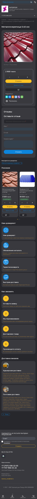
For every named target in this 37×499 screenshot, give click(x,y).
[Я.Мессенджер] (6, 97)
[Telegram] (16, 97)
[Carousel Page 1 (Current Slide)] (17, 219)
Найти (31, 2)
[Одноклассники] (12, 97)
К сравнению (18, 89)
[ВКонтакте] (9, 97)
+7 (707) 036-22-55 (7, 15)
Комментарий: (9, 139)
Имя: (6, 126)
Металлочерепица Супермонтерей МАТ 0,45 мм (8, 190)
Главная (4, 19)
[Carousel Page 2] (18, 219)
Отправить (18, 152)
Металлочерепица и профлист (17, 19)
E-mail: (6, 132)
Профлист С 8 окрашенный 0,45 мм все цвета (26, 190)
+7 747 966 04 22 (9, 468)
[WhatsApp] (22, 97)
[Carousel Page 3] (19, 219)
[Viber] (19, 97)
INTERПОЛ (13, 7)
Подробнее (7, 443)
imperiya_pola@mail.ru (8, 478)
